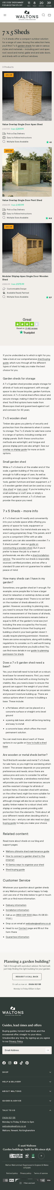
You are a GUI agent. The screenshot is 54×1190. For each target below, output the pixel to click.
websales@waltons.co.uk (38, 923)
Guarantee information (17, 937)
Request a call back (27, 976)
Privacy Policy (16, 1041)
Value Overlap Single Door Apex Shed (22, 124)
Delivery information (16, 905)
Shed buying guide (15, 869)
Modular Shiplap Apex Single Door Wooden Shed (25, 278)
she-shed (8, 489)
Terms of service (41, 1173)
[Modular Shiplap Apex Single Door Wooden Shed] (27, 248)
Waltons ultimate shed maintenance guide (27, 851)
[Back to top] (41, 1156)
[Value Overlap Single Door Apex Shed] (27, 96)
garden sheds (25, 45)
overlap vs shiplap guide (15, 449)
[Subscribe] (47, 1050)
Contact (23, 928)
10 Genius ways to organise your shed (25, 864)
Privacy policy (25, 1173)
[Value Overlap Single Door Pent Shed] (27, 172)
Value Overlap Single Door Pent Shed (22, 200)
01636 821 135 (35, 984)
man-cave (22, 489)
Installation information (17, 910)
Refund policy (12, 1173)
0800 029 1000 (24, 915)
